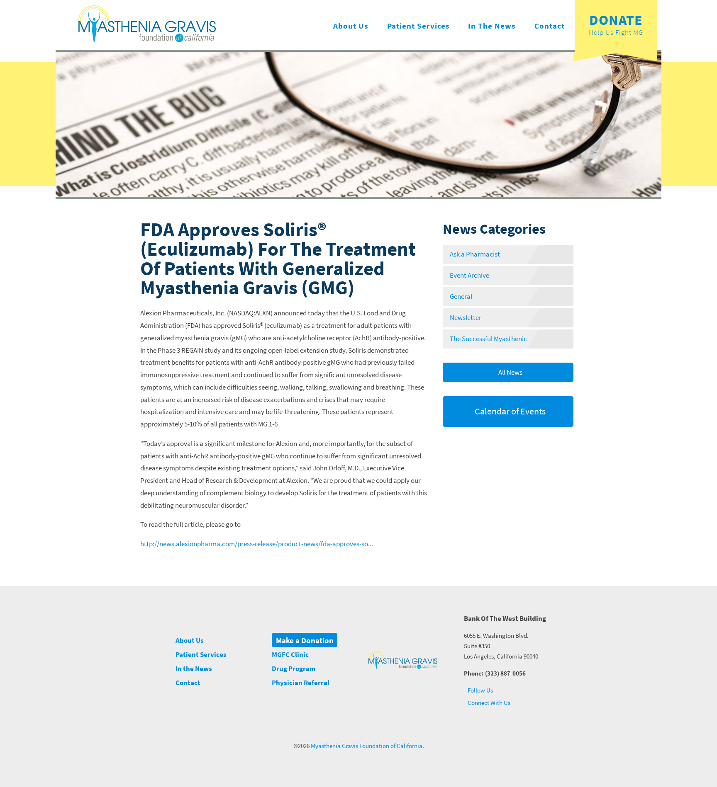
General (461, 296)
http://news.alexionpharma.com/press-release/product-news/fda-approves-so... (256, 544)
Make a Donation (305, 639)
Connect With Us (488, 702)
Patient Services (418, 25)
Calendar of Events (509, 411)
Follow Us (479, 690)
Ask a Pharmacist (475, 254)
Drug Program (294, 668)
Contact (549, 25)
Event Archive (469, 275)
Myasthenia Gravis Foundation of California (366, 746)
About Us (350, 25)
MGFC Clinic (290, 654)
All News (509, 372)
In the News (491, 25)
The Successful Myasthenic (488, 339)
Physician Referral (300, 683)
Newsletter (465, 317)
